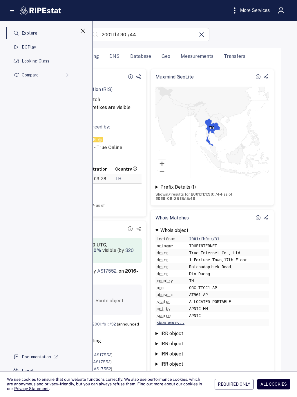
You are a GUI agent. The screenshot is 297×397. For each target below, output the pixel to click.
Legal (27, 371)
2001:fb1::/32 (104, 324)
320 (129, 250)
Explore (29, 33)
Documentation (36, 357)
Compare (30, 75)
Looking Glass (36, 61)
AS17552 (107, 271)
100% (94, 250)
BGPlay (29, 47)
